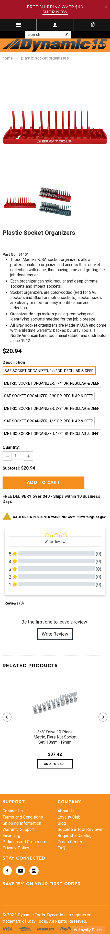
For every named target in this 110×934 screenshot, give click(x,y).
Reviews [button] (14, 603)
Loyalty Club (69, 817)
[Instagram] (34, 870)
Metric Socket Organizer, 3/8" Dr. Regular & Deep (52, 408)
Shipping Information (22, 823)
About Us (66, 811)
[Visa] (8, 928)
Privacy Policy (16, 847)
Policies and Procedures (26, 841)
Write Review (55, 634)
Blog (62, 823)
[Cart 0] (93, 25)
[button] (88, 930)
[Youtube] (20, 870)
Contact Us (13, 811)
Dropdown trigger (55, 25)
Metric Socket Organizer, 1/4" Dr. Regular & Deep (52, 383)
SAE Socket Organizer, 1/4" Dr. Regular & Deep (49, 370)
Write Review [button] (55, 542)
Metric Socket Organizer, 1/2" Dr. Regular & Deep (52, 433)
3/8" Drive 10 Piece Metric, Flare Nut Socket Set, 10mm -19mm (55, 737)
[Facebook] (7, 870)
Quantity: (11, 447)
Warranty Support (19, 829)
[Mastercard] (46, 928)
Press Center (70, 841)
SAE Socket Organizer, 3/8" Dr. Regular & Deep (48, 396)
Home (8, 58)
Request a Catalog (75, 835)
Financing (11, 835)
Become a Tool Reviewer (81, 829)
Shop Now (55, 11)
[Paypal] (67, 928)
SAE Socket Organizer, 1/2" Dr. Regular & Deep (48, 421)
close (106, 7)
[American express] (25, 928)
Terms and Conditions (23, 817)
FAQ (61, 847)
